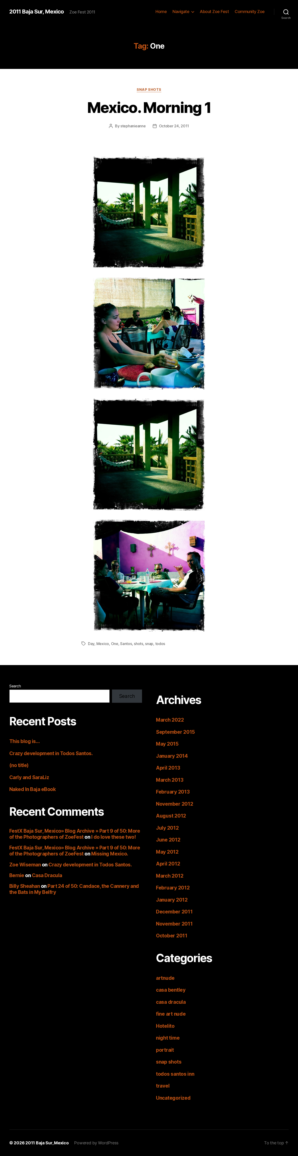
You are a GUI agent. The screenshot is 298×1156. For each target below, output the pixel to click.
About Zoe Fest (214, 11)
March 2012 (169, 876)
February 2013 (173, 792)
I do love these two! (113, 837)
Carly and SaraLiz (29, 777)
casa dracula (171, 1002)
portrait (165, 1050)
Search (15, 686)
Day (91, 643)
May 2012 (167, 852)
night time (167, 1038)
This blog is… (24, 741)
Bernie (16, 875)
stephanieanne (133, 126)
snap (149, 643)
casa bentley (171, 990)
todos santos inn (175, 1074)
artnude (165, 978)
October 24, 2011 (174, 126)
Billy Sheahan (24, 886)
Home (161, 11)
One (114, 643)
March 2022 (170, 720)
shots (138, 643)
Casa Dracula (47, 875)
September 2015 (175, 732)
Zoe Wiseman (25, 865)
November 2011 (174, 924)
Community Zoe (250, 11)
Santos (126, 643)
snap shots (149, 90)
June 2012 (168, 840)
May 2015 (167, 744)
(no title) (19, 765)
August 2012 (171, 816)
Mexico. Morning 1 (149, 107)
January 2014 (172, 756)
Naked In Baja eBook (32, 789)
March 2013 (169, 780)
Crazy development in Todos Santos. (51, 753)
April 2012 (168, 864)
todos (160, 643)
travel (162, 1086)
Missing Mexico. (109, 854)
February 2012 (173, 888)
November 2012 (174, 804)
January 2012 (172, 900)
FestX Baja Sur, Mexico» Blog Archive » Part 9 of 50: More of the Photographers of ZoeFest (74, 834)
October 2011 (171, 936)
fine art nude (171, 1014)
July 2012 (167, 828)
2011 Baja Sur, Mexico (36, 11)
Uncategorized (173, 1098)
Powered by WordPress (96, 1142)
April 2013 (168, 768)
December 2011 (174, 912)
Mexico (102, 643)
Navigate (181, 11)
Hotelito (165, 1026)
